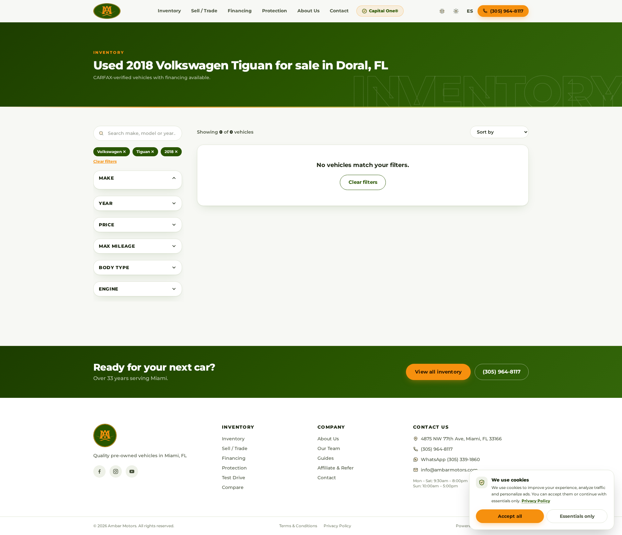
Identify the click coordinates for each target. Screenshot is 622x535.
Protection (274, 11)
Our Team (328, 448)
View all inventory (438, 372)
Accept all (510, 516)
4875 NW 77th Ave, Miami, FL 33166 (461, 439)
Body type (114, 267)
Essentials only (577, 516)
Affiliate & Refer (335, 468)
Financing (240, 11)
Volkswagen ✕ (111, 151)
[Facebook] (99, 471)
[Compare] (442, 11)
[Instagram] (115, 471)
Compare (233, 487)
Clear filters (105, 161)
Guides (325, 458)
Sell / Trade (204, 11)
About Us (308, 11)
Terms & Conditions (298, 525)
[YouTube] (132, 471)
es (470, 11)
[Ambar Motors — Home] (107, 11)
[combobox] (137, 133)
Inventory (169, 11)
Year (106, 203)
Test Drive (233, 478)
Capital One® (383, 10)
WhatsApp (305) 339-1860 (450, 459)
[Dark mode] (456, 11)
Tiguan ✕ (145, 151)
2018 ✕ (171, 151)
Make (106, 178)
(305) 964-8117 (502, 372)
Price (106, 225)
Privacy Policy (337, 525)
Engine (108, 289)
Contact (339, 11)
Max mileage (117, 246)
